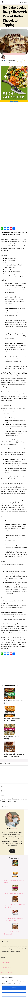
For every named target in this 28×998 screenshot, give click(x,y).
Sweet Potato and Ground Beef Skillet (13, 869)
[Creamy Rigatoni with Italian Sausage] (9, 729)
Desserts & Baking (6, 967)
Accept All (14, 987)
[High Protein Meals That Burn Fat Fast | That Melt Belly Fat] (9, 747)
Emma (14, 828)
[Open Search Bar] (20, 2)
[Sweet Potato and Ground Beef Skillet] (9, 694)
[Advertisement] (14, 165)
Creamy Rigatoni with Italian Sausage (13, 893)
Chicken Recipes (5, 962)
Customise (14, 991)
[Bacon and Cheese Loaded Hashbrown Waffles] (9, 711)
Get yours (14, 101)
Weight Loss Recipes (6, 972)
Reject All (14, 994)
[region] (14, 986)
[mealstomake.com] (2, 2)
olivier (5, 60)
